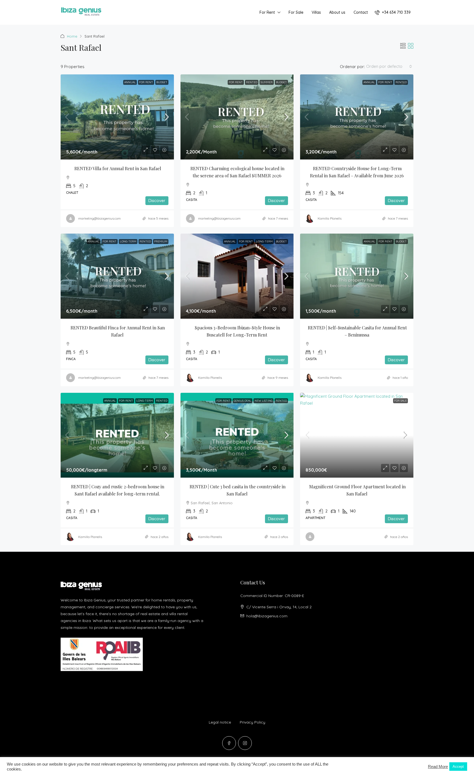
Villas (316, 12)
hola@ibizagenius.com (266, 615)
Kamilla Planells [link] (330, 218)
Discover (156, 200)
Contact (361, 12)
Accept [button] (458, 766)
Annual (130, 82)
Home (72, 36)
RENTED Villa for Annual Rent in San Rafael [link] (117, 168)
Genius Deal (242, 400)
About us (337, 12)
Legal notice (220, 722)
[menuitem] (392, 12)
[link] (117, 116)
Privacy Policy (252, 722)
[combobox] (389, 66)
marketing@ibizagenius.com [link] (99, 218)
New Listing (263, 400)
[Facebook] (229, 743)
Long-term (128, 241)
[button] (403, 46)
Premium (160, 241)
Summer (267, 82)
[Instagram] (245, 743)
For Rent (267, 12)
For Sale (296, 12)
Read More (438, 766)
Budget (161, 82)
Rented (251, 82)
